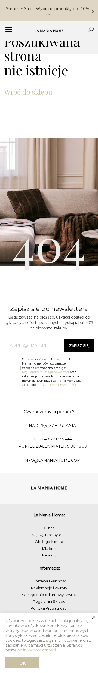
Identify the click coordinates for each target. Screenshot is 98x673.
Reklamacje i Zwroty (49, 588)
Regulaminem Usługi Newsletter (45, 372)
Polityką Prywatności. (60, 385)
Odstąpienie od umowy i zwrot (49, 594)
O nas (49, 528)
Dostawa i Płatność (49, 581)
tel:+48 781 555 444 (52, 439)
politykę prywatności (36, 650)
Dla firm (49, 548)
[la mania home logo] (49, 30)
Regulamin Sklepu (49, 601)
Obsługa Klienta (49, 541)
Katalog (49, 555)
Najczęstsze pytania (49, 535)
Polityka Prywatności (49, 608)
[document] (49, 643)
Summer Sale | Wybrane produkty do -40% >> (47, 11)
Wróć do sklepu (28, 92)
